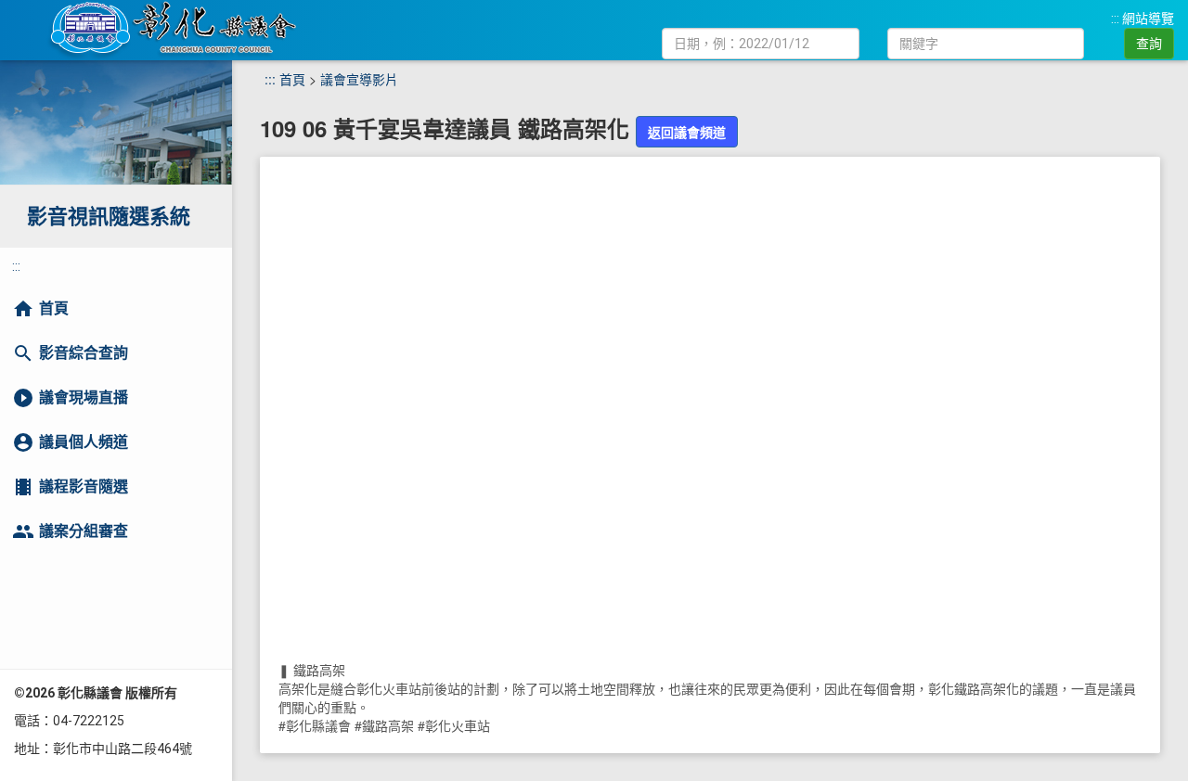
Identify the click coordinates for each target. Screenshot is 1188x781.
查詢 (1149, 43)
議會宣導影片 (359, 79)
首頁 (292, 79)
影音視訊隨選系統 (108, 216)
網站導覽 (1148, 18)
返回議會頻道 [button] (687, 131)
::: (1115, 18)
